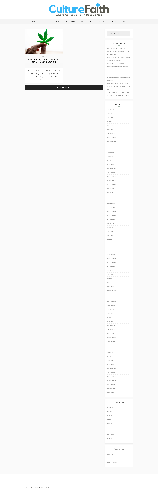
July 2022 (110, 274)
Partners (110, 460)
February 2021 (111, 325)
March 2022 (110, 286)
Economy (56, 21)
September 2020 (112, 345)
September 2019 (112, 388)
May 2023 (109, 239)
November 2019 (111, 380)
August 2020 (110, 349)
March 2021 (110, 321)
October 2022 (111, 266)
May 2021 (109, 317)
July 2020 (110, 353)
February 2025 (111, 168)
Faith (66, 21)
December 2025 (111, 137)
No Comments (44, 64)
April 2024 (110, 196)
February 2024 (111, 204)
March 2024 (110, 200)
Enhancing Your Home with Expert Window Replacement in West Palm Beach (118, 86)
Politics (92, 21)
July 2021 (110, 313)
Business (35, 21)
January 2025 (111, 172)
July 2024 (110, 192)
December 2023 (111, 211)
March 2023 (110, 247)
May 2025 (109, 160)
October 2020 (111, 341)
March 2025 (110, 164)
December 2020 (111, 333)
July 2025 (110, 156)
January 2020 (111, 372)
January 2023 (111, 255)
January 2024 (111, 207)
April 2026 (110, 125)
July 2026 (110, 113)
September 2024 (112, 184)
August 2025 (110, 153)
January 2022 (111, 294)
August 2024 (110, 188)
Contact (122, 21)
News (83, 21)
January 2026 (111, 133)
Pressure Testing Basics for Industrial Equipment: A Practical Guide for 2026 (118, 51)
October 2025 (111, 145)
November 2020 (111, 337)
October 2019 (111, 384)
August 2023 (110, 227)
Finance (74, 21)
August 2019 (110, 392)
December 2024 (111, 176)
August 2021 (110, 309)
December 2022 (111, 258)
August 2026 (110, 109)
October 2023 (111, 219)
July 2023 (110, 231)
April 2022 (110, 282)
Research (103, 21)
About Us (110, 454)
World (113, 21)
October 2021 (111, 306)
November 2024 (111, 180)
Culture (46, 21)
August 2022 (110, 270)
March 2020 (110, 364)
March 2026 (110, 129)
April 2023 (110, 243)
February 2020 (111, 368)
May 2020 (109, 356)
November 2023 (111, 215)
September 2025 (112, 149)
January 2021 (111, 329)
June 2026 (110, 117)
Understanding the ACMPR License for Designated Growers (44, 60)
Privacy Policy (112, 463)
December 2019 (111, 376)
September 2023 (112, 223)
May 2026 (109, 121)
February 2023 (111, 251)
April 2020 (110, 360)
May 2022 (109, 278)
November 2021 (111, 302)
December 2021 (111, 298)
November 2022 (111, 262)
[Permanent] (44, 54)
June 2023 (110, 235)
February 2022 (111, 290)
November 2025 (111, 141)
